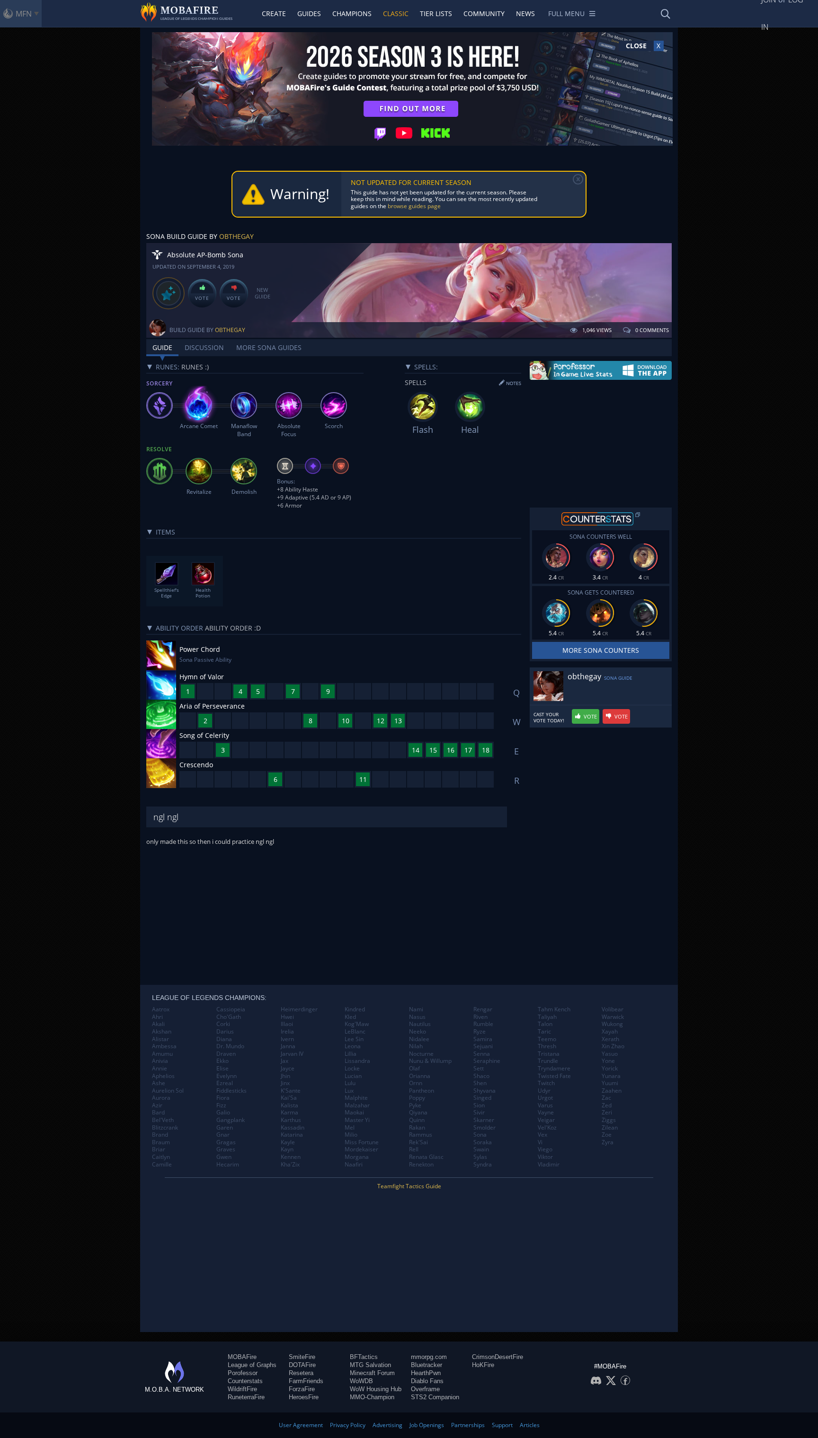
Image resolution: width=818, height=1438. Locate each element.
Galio (223, 1112)
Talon (545, 1024)
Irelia (287, 1031)
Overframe (425, 1389)
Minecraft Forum (372, 1373)
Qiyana (418, 1112)
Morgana (357, 1157)
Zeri (607, 1112)
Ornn (415, 1083)
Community (484, 13)
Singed (482, 1098)
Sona (480, 1135)
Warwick (613, 1017)
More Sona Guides (269, 347)
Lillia (350, 1054)
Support (502, 1425)
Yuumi (610, 1083)
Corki (223, 1024)
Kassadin (292, 1127)
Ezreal (224, 1083)
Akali (158, 1024)
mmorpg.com (429, 1356)
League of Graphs (252, 1364)
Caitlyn (161, 1157)
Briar (158, 1149)
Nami (416, 1009)
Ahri (157, 1017)
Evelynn (226, 1076)
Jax (284, 1061)
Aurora (161, 1098)
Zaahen (612, 1091)
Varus (545, 1105)
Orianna (419, 1076)
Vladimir (549, 1164)
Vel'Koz (547, 1127)
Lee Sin (354, 1039)
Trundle (548, 1061)
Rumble (483, 1024)
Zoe (607, 1135)
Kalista (289, 1105)
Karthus (291, 1120)
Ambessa (164, 1046)
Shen (480, 1083)
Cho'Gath (228, 1017)
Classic (396, 13)
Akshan (161, 1031)
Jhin (285, 1076)
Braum (161, 1142)
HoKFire (483, 1364)
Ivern (287, 1039)
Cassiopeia (230, 1009)
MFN (24, 14)
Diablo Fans (427, 1381)
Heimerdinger (299, 1009)
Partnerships (468, 1425)
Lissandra (357, 1061)
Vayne (546, 1112)
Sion (479, 1105)
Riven (480, 1017)
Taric (544, 1031)
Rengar (482, 1009)
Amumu (162, 1054)
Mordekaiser (361, 1149)
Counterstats (245, 1381)
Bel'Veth (163, 1120)
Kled (350, 1017)
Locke (352, 1068)
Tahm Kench (554, 1009)
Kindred (355, 1009)
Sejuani (483, 1046)
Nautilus (420, 1024)
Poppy (417, 1098)
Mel (350, 1127)
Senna (481, 1054)
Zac (606, 1098)
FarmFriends (306, 1381)
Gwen (223, 1157)
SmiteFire (302, 1356)
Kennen (291, 1157)
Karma (289, 1112)
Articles (530, 1425)
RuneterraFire (246, 1397)
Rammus (420, 1135)
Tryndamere (554, 1068)
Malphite (356, 1098)
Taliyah (547, 1017)
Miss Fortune (362, 1142)
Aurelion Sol (168, 1091)
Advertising (387, 1425)
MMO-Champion (372, 1397)
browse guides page (414, 206)
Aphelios (163, 1076)
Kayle (288, 1142)
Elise (222, 1068)
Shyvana (484, 1091)
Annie (159, 1068)
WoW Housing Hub (375, 1389)
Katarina (292, 1135)
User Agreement (301, 1425)
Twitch (546, 1083)
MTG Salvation (370, 1364)
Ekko (222, 1061)
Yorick (610, 1068)
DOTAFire (302, 1364)
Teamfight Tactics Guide (409, 1186)
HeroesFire (304, 1397)
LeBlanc (355, 1031)
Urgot (545, 1098)
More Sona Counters (600, 650)
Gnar (223, 1135)
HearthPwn (426, 1373)
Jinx (285, 1083)
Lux (349, 1091)
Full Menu (566, 13)
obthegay (236, 236)
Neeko (417, 1031)
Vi (540, 1142)
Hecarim (227, 1164)
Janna (288, 1046)
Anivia (160, 1061)
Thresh (547, 1046)
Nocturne (421, 1054)
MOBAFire (242, 1356)
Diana (224, 1039)
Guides (309, 13)
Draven (226, 1054)
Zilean (610, 1127)
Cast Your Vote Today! (548, 717)
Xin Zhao (613, 1046)
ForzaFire (302, 1389)
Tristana (549, 1054)
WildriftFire (242, 1389)
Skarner (483, 1120)
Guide (162, 347)
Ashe (158, 1083)
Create (274, 13)
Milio (351, 1135)
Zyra (608, 1142)
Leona (353, 1046)
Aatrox (160, 1009)
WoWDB (361, 1381)
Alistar (160, 1039)
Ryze (479, 1031)
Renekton (421, 1164)
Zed (607, 1105)
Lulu (350, 1083)
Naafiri (354, 1164)
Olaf (414, 1068)
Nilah (416, 1046)
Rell (413, 1149)
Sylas (480, 1157)
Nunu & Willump (430, 1061)
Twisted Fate (554, 1076)
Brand (160, 1135)
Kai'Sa (289, 1098)
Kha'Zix (290, 1164)
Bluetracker (426, 1364)
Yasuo (610, 1054)
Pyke (415, 1105)
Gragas (226, 1142)
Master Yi (357, 1120)
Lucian (353, 1076)
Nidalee (419, 1039)
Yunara (611, 1076)
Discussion (204, 347)
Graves (225, 1149)
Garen (224, 1127)
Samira (482, 1039)
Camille (162, 1164)
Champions (352, 13)
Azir (157, 1105)
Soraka (482, 1142)
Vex (542, 1135)
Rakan (417, 1127)
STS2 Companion (435, 1397)
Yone (608, 1061)
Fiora (223, 1098)
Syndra (482, 1164)
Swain (481, 1149)
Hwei (287, 1017)
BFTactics (364, 1356)
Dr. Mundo (230, 1046)
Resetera (301, 1373)
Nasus (417, 1017)
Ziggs (609, 1120)
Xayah (610, 1031)
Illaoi (287, 1024)
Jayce (287, 1068)
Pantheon (421, 1091)
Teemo (547, 1039)
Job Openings (426, 1425)
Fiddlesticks (231, 1091)
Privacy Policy (347, 1425)
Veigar (546, 1120)
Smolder (484, 1127)
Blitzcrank (165, 1127)
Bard (158, 1112)
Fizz (221, 1105)
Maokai (354, 1112)
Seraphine (486, 1061)
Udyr (544, 1091)
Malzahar (357, 1105)
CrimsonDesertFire (497, 1356)
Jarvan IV (292, 1054)
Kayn (287, 1149)
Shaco (481, 1076)
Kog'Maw (357, 1024)
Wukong (612, 1024)
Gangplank (230, 1120)
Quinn (417, 1120)
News (525, 13)
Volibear (612, 1009)
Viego (545, 1149)
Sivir (479, 1112)
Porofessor (243, 1373)
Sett (478, 1068)
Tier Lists (436, 13)
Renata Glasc (426, 1157)
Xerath (610, 1039)
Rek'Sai (418, 1142)
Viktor (545, 1157)
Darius (225, 1031)
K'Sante (291, 1091)
